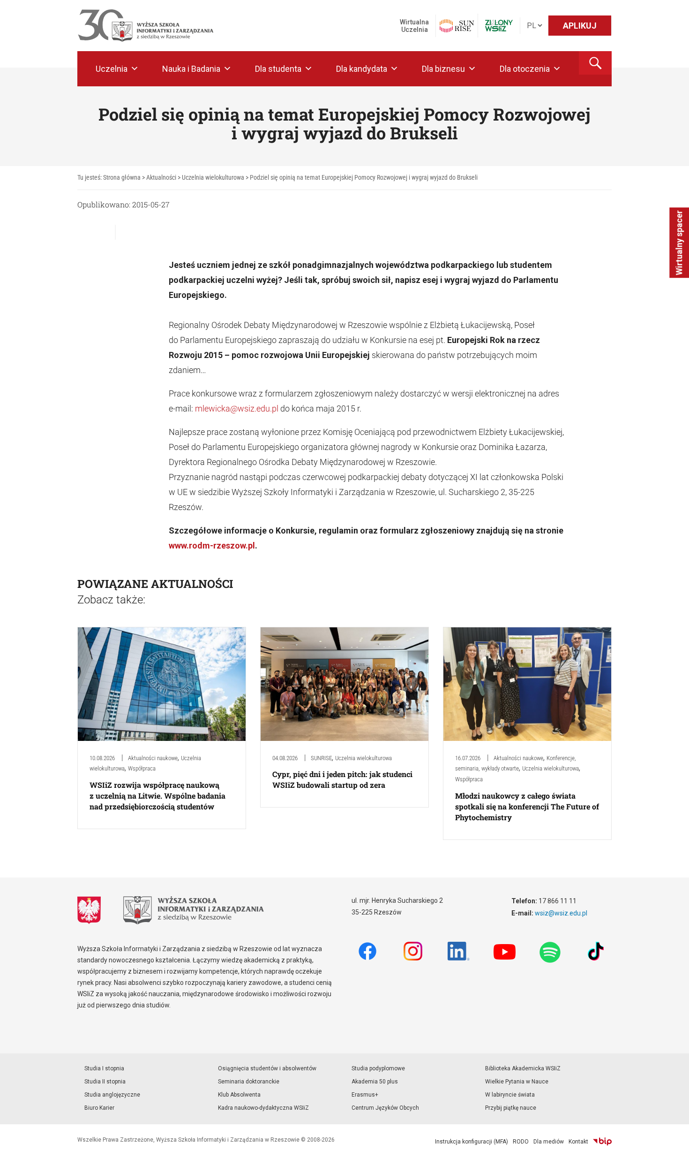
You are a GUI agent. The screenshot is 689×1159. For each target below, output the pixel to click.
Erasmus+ (365, 1094)
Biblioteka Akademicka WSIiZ (523, 1068)
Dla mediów (548, 1141)
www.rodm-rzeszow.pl (212, 545)
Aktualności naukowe (153, 758)
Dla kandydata (361, 69)
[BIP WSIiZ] (602, 1141)
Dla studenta (278, 69)
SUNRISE (321, 758)
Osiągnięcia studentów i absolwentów (267, 1068)
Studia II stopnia (105, 1081)
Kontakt (578, 1141)
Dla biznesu (443, 69)
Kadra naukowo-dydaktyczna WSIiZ (263, 1108)
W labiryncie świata (510, 1094)
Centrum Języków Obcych (385, 1108)
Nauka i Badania (191, 69)
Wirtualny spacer (679, 242)
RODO (521, 1141)
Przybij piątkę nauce (510, 1108)
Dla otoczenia (525, 69)
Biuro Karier (99, 1108)
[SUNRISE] (457, 25)
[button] (595, 63)
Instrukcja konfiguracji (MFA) (471, 1141)
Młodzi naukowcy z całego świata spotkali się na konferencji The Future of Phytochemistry (527, 806)
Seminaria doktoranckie (248, 1081)
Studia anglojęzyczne (112, 1094)
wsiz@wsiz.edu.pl (561, 913)
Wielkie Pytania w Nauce (516, 1081)
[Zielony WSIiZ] (499, 25)
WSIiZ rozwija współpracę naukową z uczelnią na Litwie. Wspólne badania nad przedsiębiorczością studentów (157, 795)
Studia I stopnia (104, 1068)
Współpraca (142, 768)
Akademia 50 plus (375, 1081)
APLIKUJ (580, 25)
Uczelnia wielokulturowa (363, 758)
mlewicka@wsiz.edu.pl (236, 408)
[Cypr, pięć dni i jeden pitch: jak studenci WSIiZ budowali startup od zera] (344, 683)
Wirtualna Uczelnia (414, 25)
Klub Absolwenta (239, 1094)
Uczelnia (111, 69)
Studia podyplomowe (378, 1068)
